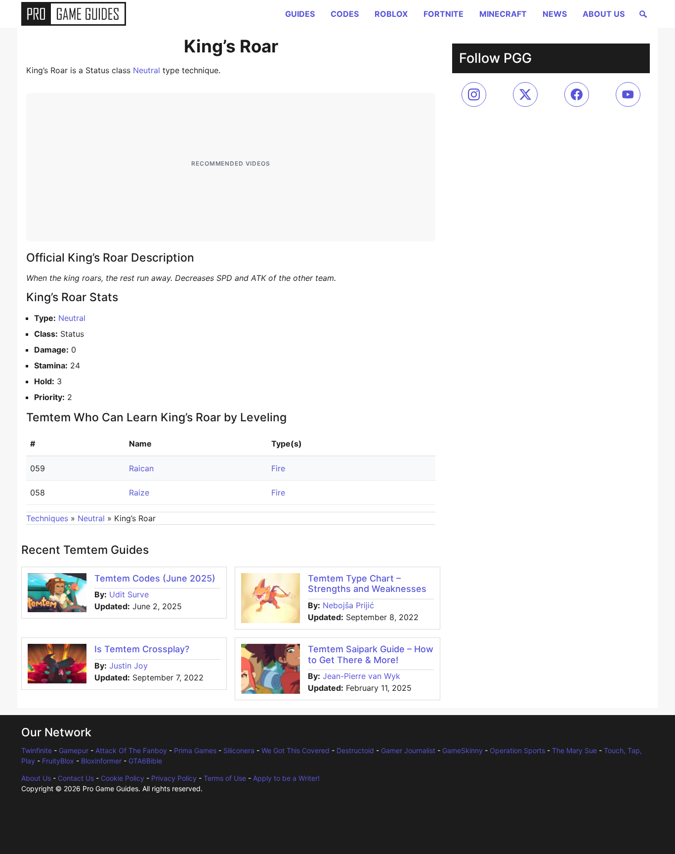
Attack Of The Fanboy (131, 750)
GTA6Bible (145, 761)
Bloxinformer (101, 761)
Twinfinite (36, 750)
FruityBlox (58, 761)
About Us (604, 14)
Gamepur (73, 750)
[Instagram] (474, 94)
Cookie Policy (122, 778)
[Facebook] (576, 94)
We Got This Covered (295, 750)
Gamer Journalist (408, 750)
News (555, 14)
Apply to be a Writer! (286, 778)
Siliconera (238, 750)
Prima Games (195, 750)
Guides (300, 14)
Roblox (391, 14)
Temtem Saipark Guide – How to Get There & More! (370, 654)
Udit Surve (129, 594)
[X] (525, 94)
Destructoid (355, 750)
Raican (141, 468)
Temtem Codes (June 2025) (154, 578)
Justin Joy (128, 666)
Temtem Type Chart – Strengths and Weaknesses (367, 583)
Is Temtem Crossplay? (141, 649)
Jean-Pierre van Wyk (361, 676)
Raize (139, 492)
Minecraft (503, 14)
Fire (278, 468)
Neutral (146, 70)
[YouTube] (628, 94)
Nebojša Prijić (348, 605)
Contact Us (76, 778)
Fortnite (443, 14)
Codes (345, 14)
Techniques (47, 518)
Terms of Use (225, 778)
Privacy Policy (174, 778)
